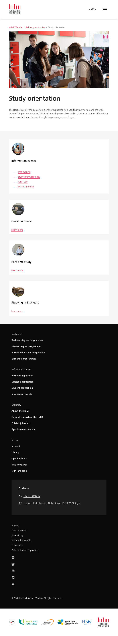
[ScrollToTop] (111, 629)
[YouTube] (13, 584)
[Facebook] (13, 557)
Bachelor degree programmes (27, 340)
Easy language (19, 465)
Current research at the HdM (27, 417)
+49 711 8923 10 (32, 496)
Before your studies (21, 369)
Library (15, 452)
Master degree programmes (26, 346)
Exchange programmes (24, 359)
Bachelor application (22, 376)
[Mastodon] (13, 564)
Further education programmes (28, 353)
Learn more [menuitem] (17, 230)
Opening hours (20, 458)
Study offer (17, 334)
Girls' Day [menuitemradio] (23, 182)
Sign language (19, 471)
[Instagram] (13, 570)
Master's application (22, 382)
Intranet (16, 446)
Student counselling (22, 388)
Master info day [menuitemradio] (26, 187)
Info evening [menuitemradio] (24, 172)
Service (15, 440)
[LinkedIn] (13, 577)
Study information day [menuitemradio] (29, 177)
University (16, 405)
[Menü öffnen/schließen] (106, 9)
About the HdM (20, 411)
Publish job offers (21, 423)
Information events (22, 394)
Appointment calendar (24, 429)
